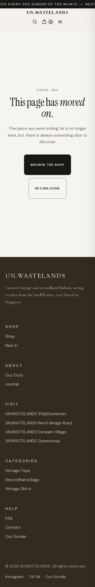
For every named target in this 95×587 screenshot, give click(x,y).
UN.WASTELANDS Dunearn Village (35, 432)
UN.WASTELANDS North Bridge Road (38, 423)
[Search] (35, 22)
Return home (47, 188)
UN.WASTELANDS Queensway (32, 441)
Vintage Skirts (18, 488)
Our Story (14, 375)
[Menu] (60, 22)
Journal (12, 384)
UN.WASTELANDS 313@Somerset (35, 413)
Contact (13, 527)
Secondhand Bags (22, 479)
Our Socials (15, 536)
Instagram (14, 576)
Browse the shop (47, 165)
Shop (10, 336)
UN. (47, 13)
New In (11, 345)
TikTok (34, 576)
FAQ (9, 518)
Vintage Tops (17, 470)
